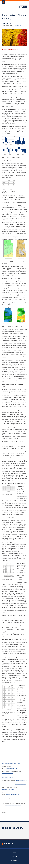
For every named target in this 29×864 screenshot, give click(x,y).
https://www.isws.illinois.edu (11, 768)
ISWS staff (18, 25)
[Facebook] (2, 828)
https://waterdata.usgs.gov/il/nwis (12, 800)
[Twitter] (14, 828)
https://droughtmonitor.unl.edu (12, 794)
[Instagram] (6, 828)
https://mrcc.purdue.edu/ (7, 773)
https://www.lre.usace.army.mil (8, 789)
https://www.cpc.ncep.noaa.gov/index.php (11, 763)
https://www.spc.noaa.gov (20, 784)
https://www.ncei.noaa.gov (7, 777)
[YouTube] (21, 828)
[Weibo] (17, 828)
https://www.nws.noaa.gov (21, 780)
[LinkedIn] (10, 828)
